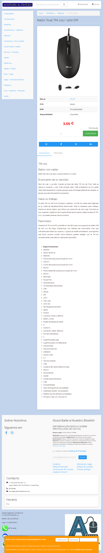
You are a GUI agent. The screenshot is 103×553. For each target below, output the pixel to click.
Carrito (96, 4)
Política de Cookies (83, 549)
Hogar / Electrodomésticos (14, 80)
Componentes (9, 19)
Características (44, 153)
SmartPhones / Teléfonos (13, 30)
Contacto (56, 464)
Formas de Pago (84, 469)
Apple (6, 96)
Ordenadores (9, 14)
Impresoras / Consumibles (14, 41)
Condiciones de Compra (63, 469)
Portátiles (7, 25)
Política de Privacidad (59, 446)
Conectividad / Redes (12, 47)
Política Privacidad (60, 467)
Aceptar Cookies (88, 540)
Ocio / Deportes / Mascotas (14, 91)
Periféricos (8, 63)
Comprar (90, 133)
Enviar (82, 457)
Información (58, 153)
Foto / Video (8, 74)
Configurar (62, 540)
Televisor (7, 36)
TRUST (72, 99)
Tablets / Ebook (10, 69)
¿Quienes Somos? (60, 472)
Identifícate (83, 4)
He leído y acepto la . (70, 451)
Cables (6, 58)
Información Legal (84, 464)
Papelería (7, 85)
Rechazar (74, 540)
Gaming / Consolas (11, 52)
